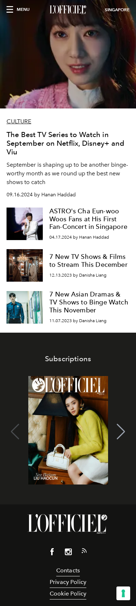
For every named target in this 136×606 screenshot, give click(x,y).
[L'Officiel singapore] (68, 9)
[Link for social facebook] (52, 553)
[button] (121, 432)
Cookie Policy (68, 593)
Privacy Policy (68, 582)
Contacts (68, 570)
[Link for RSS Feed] (84, 552)
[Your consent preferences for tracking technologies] (123, 593)
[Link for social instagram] (68, 553)
